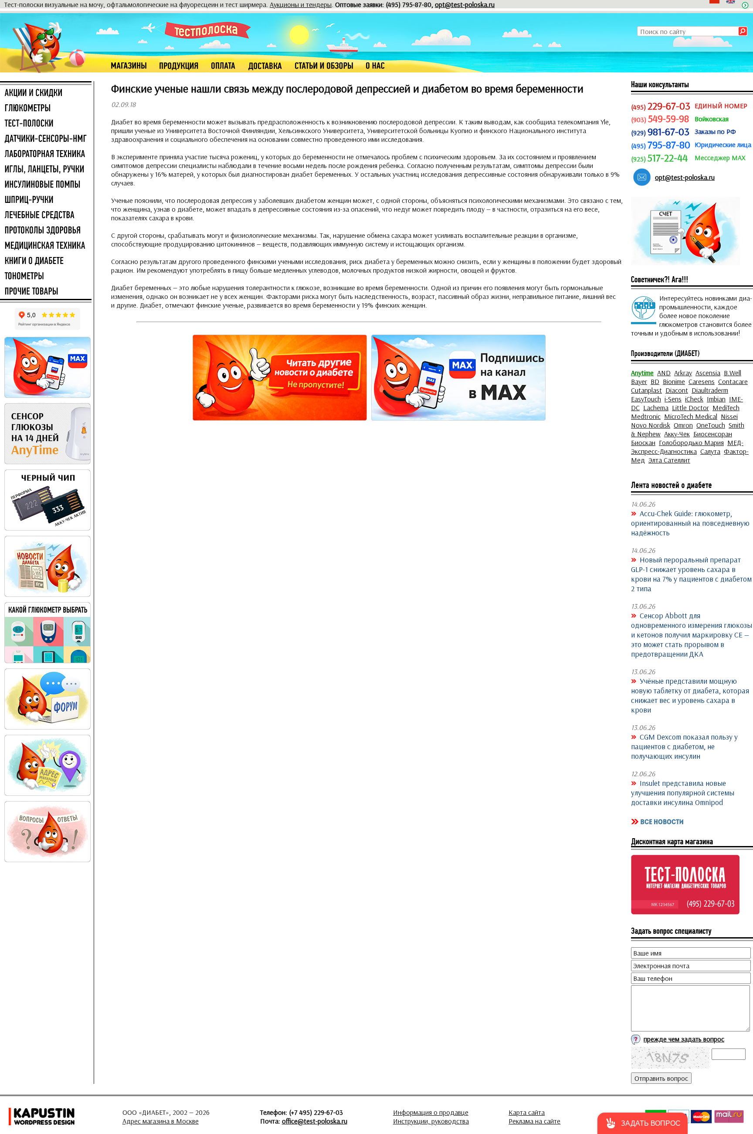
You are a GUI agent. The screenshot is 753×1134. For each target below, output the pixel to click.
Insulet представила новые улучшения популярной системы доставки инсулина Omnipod (682, 792)
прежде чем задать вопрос (684, 1039)
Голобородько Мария (691, 442)
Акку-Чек (677, 433)
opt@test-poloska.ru (465, 4)
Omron (683, 425)
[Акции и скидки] (45, 93)
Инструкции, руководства (431, 1121)
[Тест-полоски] (45, 124)
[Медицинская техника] (45, 246)
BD (655, 381)
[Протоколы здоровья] (45, 230)
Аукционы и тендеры (301, 4)
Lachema (655, 407)
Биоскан (643, 442)
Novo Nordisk (650, 425)
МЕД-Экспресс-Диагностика (687, 447)
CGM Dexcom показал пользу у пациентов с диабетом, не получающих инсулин (684, 746)
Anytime (642, 372)
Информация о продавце (430, 1112)
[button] (642, 1123)
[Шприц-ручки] (45, 200)
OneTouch (710, 425)
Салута (710, 451)
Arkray (683, 372)
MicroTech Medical (690, 416)
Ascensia (707, 372)
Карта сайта (527, 1112)
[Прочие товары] (45, 292)
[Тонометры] (45, 276)
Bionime (674, 381)
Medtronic (646, 416)
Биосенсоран (712, 433)
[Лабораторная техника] (45, 154)
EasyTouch (646, 398)
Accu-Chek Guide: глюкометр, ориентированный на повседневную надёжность (690, 522)
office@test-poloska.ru (314, 1121)
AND (664, 372)
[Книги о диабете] (45, 261)
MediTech (725, 407)
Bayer (639, 381)
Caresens (702, 381)
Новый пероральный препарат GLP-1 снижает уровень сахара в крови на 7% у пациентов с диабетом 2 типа (691, 574)
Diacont (676, 390)
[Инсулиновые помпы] (45, 185)
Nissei (729, 416)
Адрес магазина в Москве (160, 1121)
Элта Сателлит (669, 460)
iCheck (694, 398)
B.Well (732, 372)
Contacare (733, 381)
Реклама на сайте (534, 1121)
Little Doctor (690, 407)
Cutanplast (646, 390)
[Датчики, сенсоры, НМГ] (45, 139)
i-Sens (673, 398)
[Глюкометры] (45, 108)
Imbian (716, 398)
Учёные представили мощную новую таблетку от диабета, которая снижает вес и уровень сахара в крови (690, 695)
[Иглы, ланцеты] (45, 169)
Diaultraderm (710, 390)
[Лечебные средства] (45, 215)
